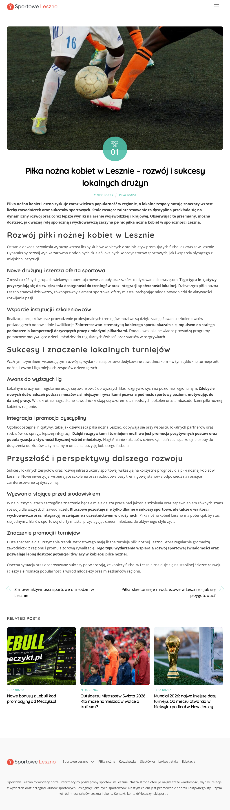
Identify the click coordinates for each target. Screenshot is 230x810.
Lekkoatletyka (168, 761)
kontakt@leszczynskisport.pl (148, 793)
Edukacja (188, 761)
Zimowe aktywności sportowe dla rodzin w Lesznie (54, 592)
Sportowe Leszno (75, 761)
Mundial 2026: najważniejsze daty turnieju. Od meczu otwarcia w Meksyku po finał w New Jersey (185, 701)
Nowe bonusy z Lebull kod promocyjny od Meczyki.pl (31, 698)
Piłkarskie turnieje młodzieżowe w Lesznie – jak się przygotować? (168, 592)
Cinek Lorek (103, 195)
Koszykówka (128, 761)
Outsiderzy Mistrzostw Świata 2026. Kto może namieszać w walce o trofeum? (113, 701)
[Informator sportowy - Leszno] (32, 8)
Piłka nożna (127, 195)
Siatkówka (147, 761)
